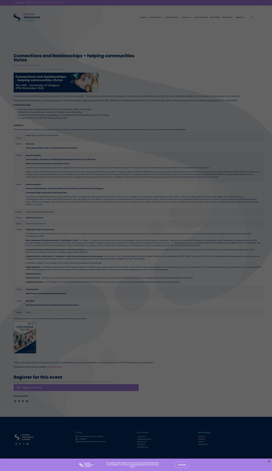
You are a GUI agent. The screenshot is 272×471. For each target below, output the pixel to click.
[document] (136, 235)
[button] (269, 461)
